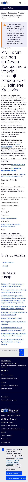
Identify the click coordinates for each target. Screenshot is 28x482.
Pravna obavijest (6, 439)
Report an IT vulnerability (9, 425)
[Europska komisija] (4, 2)
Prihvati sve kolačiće (13, 473)
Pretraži (24, 2)
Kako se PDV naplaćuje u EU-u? (11, 318)
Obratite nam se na (7, 422)
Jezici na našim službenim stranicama (12, 429)
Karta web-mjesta (6, 388)
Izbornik (24, 9)
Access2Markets (6, 361)
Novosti (5, 266)
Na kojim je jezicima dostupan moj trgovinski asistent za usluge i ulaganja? (12, 342)
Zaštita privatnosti (6, 435)
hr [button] (20, 2)
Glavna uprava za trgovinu (9, 218)
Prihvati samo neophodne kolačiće (16, 478)
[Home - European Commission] (12, 410)
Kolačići (3, 432)
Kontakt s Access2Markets (9, 378)
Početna (3, 12)
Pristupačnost (5, 442)
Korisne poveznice (8, 262)
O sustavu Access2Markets (9, 385)
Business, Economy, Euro (8, 400)
